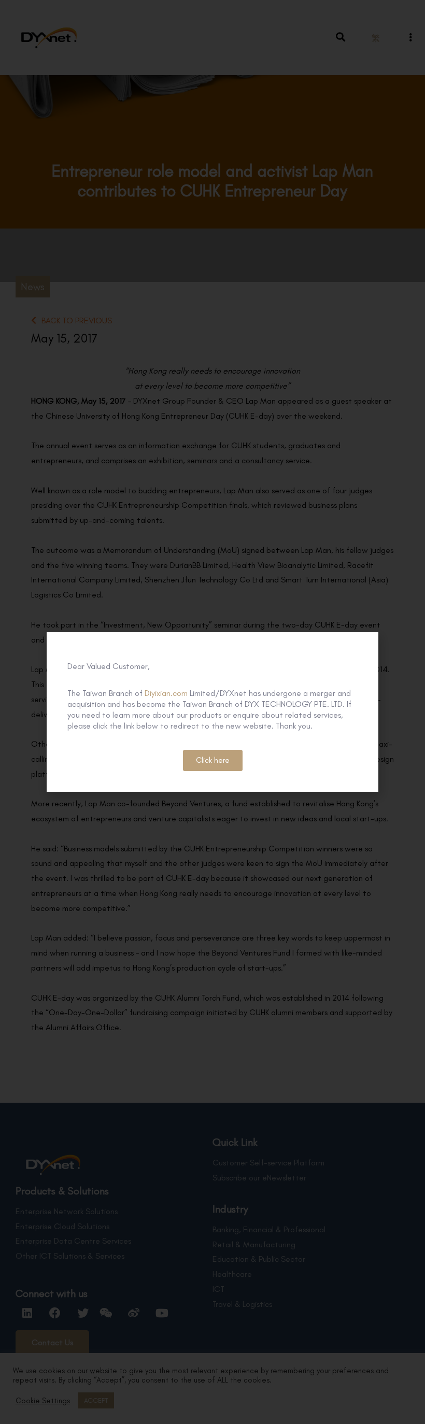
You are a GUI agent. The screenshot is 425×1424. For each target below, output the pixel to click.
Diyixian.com (166, 693)
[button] (213, 760)
